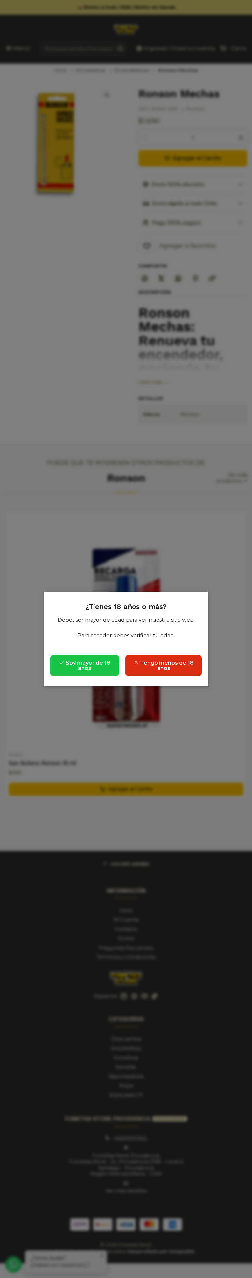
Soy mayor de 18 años (87, 665)
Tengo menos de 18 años (166, 665)
